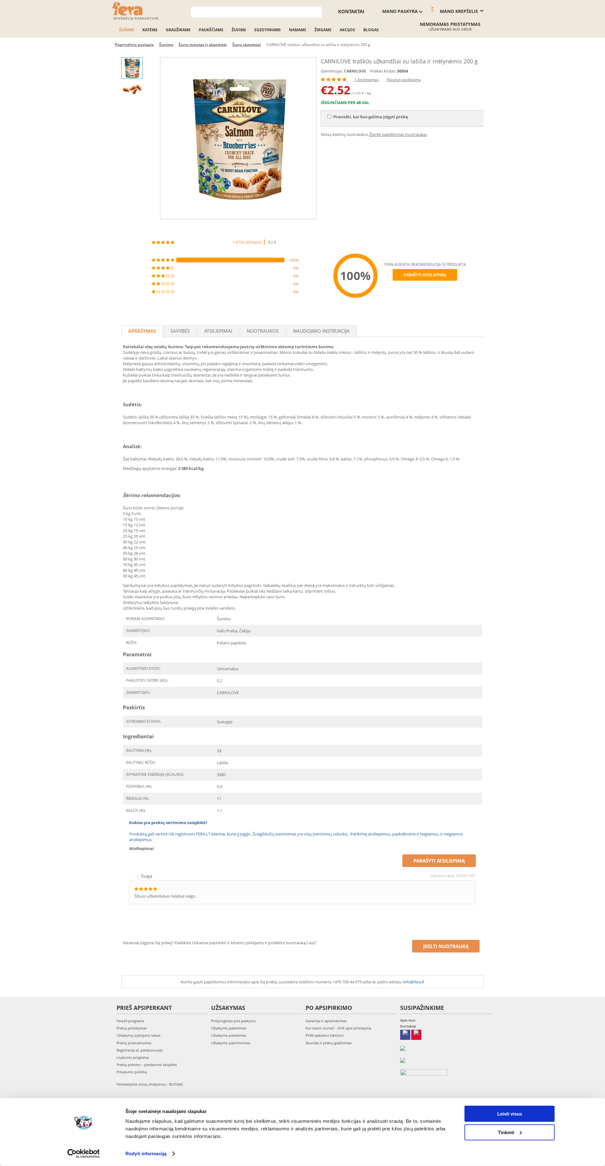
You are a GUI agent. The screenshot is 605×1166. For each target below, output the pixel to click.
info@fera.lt (413, 982)
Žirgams (322, 29)
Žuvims (239, 29)
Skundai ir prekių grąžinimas (329, 1042)
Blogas (371, 29)
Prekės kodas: (383, 71)
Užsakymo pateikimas (228, 1035)
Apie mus (407, 1020)
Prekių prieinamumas (134, 1042)
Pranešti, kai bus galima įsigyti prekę (370, 117)
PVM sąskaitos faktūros (324, 1035)
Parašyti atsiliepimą (404, 79)
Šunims (126, 29)
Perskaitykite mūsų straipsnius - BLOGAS (150, 1084)
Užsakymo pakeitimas (228, 1028)
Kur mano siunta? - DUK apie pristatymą (338, 1028)
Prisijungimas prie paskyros (233, 1020)
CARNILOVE (355, 71)
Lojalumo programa (133, 1057)
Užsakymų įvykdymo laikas (138, 1035)
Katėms (150, 29)
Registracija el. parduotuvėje (140, 1050)
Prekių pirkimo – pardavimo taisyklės (147, 1064)
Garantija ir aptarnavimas (326, 1020)
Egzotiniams (267, 29)
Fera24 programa (130, 1020)
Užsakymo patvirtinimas (230, 1042)
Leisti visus (509, 1113)
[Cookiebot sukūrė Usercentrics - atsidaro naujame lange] (83, 1153)
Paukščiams (211, 29)
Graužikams (178, 29)
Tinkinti (506, 1132)
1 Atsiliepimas (366, 79)
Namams (297, 29)
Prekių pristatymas (132, 1028)
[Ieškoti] (317, 11)
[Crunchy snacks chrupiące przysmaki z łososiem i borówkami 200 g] (238, 138)
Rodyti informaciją (145, 1153)
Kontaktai (351, 11)
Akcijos (347, 29)
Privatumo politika (132, 1071)
